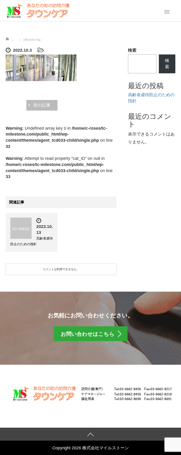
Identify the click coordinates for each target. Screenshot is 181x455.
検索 (132, 50)
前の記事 (41, 105)
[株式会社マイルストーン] (38, 10)
